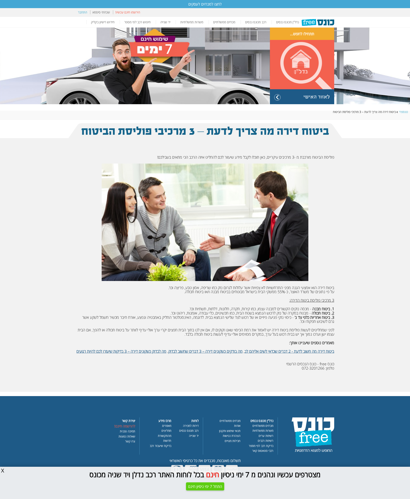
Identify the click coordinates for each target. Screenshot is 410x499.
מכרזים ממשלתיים (224, 22)
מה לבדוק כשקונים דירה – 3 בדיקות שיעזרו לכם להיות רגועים (121, 351)
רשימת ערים (266, 436)
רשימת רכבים (265, 440)
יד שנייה (165, 22)
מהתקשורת (164, 436)
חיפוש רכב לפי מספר (137, 22)
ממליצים (166, 430)
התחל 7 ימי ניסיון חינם (205, 486)
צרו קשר (130, 441)
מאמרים (166, 425)
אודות (237, 425)
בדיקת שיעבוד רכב (160, 446)
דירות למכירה (191, 425)
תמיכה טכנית (127, 431)
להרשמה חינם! (124, 426)
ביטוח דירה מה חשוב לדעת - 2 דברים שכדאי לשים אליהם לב (289, 351)
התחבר (82, 12)
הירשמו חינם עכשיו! (127, 12)
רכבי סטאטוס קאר (262, 450)
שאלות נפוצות (127, 436)
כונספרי (403, 112)
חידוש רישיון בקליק (102, 22)
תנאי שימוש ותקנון (229, 431)
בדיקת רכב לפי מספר (261, 446)
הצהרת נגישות (231, 436)
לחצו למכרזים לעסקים (205, 4)
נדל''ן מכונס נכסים (287, 22)
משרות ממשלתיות (191, 22)
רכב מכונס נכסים (255, 22)
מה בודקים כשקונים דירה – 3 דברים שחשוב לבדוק (205, 351)
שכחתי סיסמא (101, 12)
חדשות (167, 440)
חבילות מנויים (232, 441)
